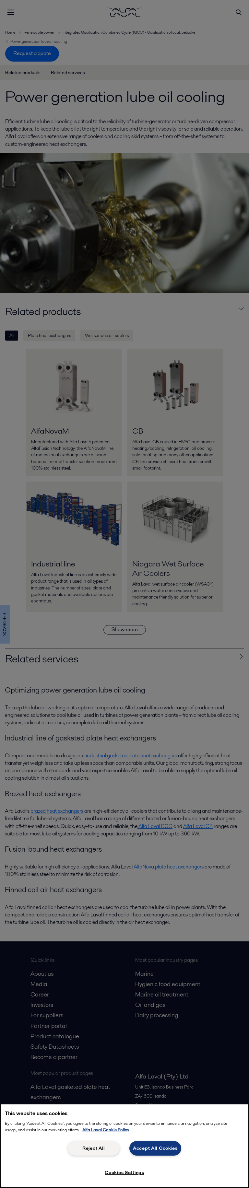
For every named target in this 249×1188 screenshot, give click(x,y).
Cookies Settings (124, 1172)
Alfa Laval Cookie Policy (105, 1130)
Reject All (93, 1148)
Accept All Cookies (155, 1148)
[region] (124, 1146)
